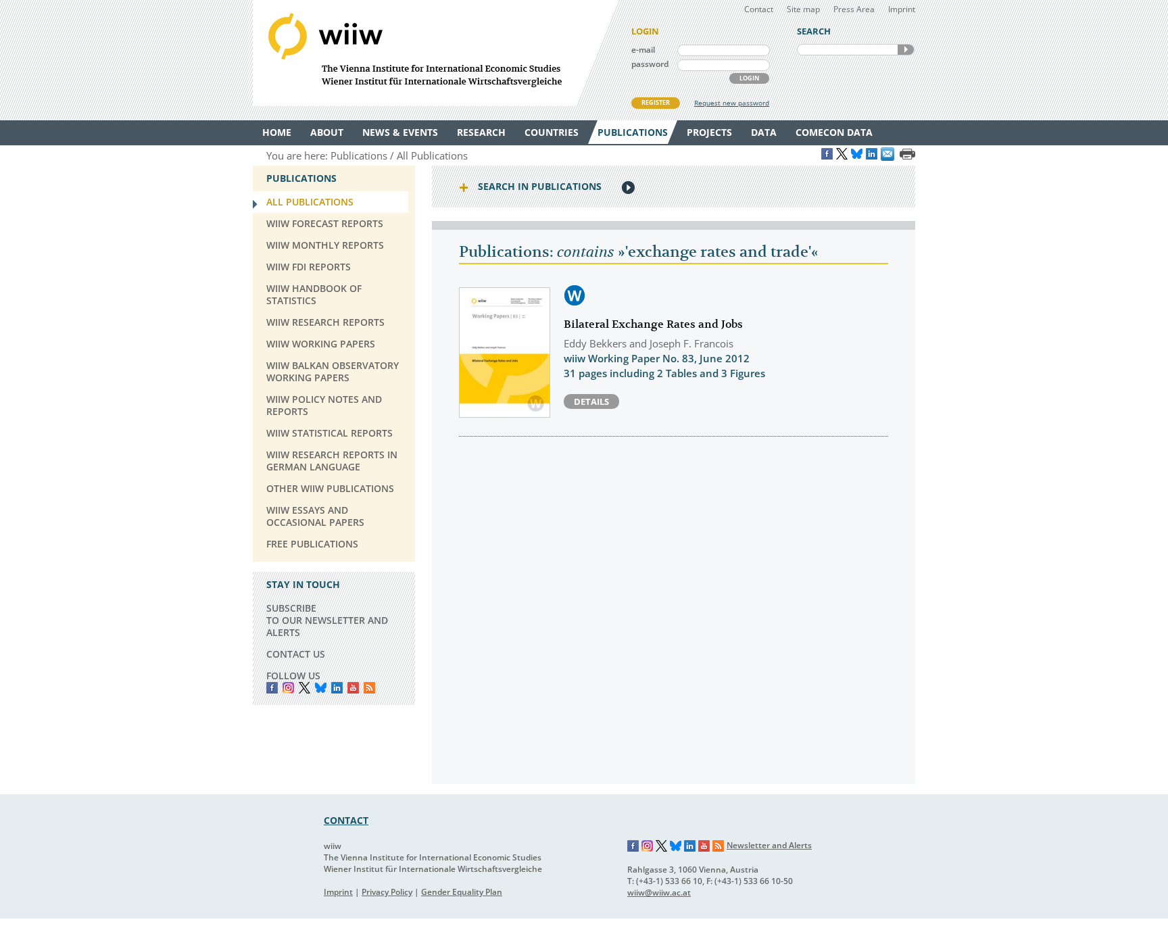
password (649, 64)
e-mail (643, 49)
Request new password (731, 102)
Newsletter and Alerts (769, 845)
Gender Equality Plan (461, 892)
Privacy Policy (387, 892)
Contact (758, 9)
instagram (288, 687)
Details (591, 401)
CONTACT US (295, 654)
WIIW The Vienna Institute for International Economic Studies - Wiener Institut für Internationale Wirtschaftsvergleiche (435, 53)
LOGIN (749, 78)
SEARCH (906, 50)
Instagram (647, 846)
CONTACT (346, 820)
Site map (803, 9)
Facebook (272, 687)
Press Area (854, 9)
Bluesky (320, 687)
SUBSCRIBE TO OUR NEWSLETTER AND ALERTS (327, 620)
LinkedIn (337, 687)
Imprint (901, 9)
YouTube (353, 687)
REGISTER (655, 102)
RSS (369, 687)
